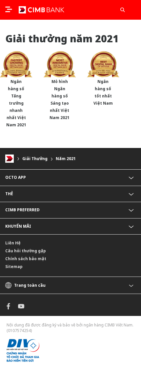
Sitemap (14, 266)
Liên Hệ (13, 243)
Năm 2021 (66, 158)
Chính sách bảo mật (25, 258)
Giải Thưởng (35, 158)
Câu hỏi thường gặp (25, 251)
